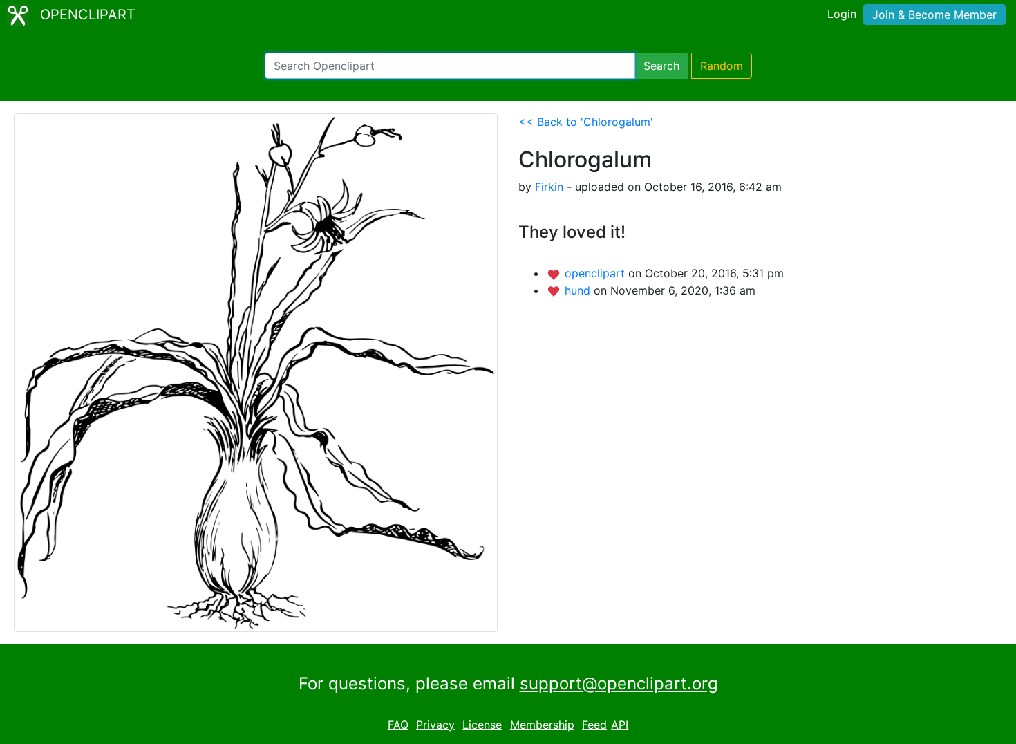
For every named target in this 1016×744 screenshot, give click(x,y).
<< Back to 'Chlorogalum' (585, 122)
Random (721, 66)
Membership (542, 725)
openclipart (596, 273)
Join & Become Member (934, 14)
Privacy (435, 725)
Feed (594, 725)
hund (579, 290)
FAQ (398, 725)
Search (661, 66)
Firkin (549, 187)
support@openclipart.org (619, 683)
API (619, 725)
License (482, 725)
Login (841, 14)
